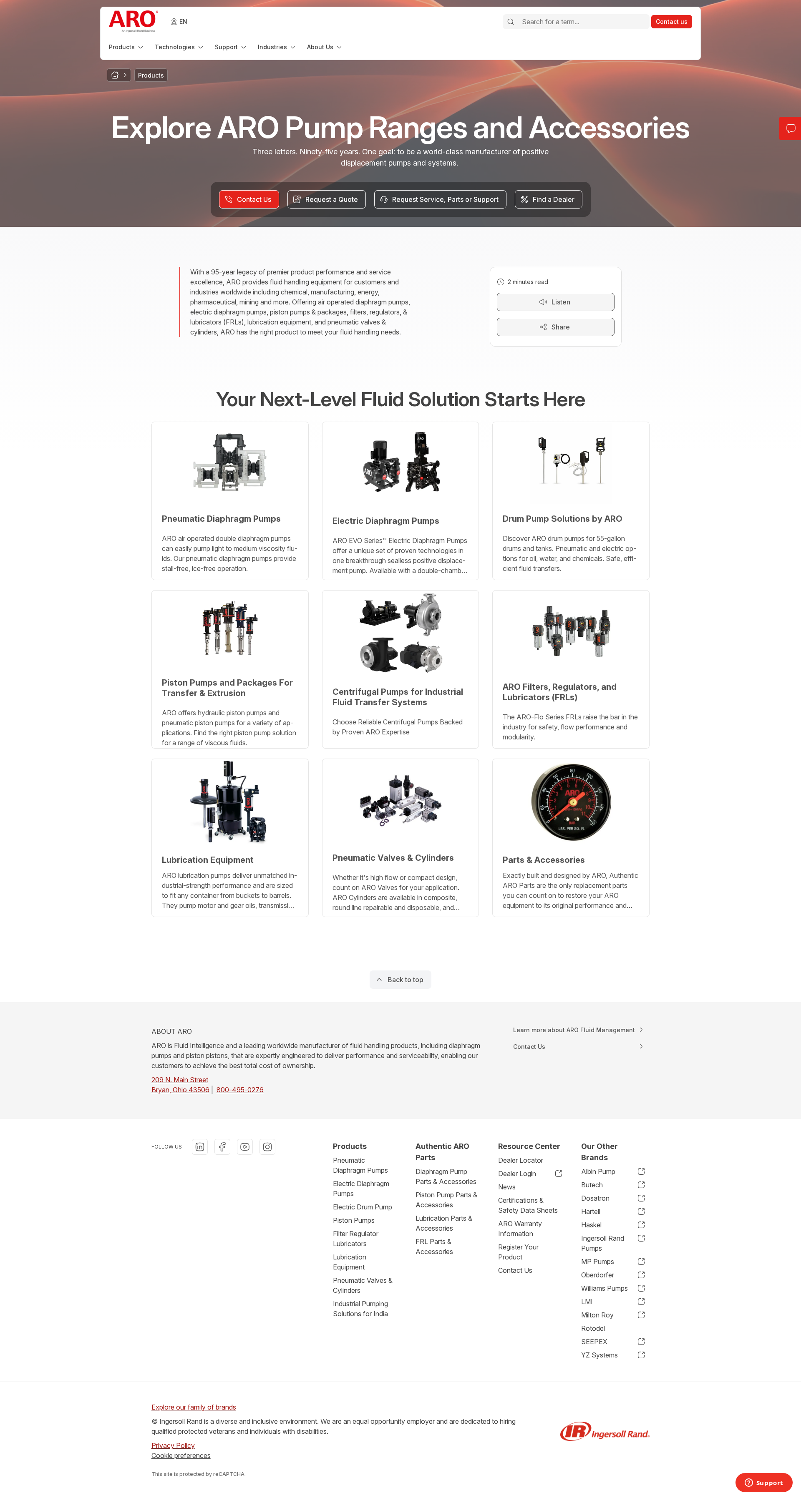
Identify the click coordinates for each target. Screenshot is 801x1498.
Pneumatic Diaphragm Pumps (360, 1165)
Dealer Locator (520, 1160)
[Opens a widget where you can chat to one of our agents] (764, 1483)
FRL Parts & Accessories (434, 1246)
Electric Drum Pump (362, 1207)
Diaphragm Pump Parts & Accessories (446, 1176)
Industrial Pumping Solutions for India (360, 1308)
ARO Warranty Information (520, 1228)
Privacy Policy (173, 1445)
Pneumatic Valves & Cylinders (363, 1285)
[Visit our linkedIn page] (200, 1147)
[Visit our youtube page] (245, 1147)
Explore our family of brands (193, 1407)
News (507, 1187)
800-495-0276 (240, 1090)
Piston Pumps (354, 1220)
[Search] (510, 21)
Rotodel (593, 1328)
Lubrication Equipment (349, 1262)
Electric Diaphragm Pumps (361, 1188)
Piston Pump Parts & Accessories (446, 1200)
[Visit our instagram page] (267, 1147)
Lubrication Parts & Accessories (444, 1223)
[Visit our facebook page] (222, 1147)
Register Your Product (518, 1252)
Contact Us (515, 1270)
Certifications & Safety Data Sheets (528, 1205)
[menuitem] (127, 47)
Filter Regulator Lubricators (355, 1238)
